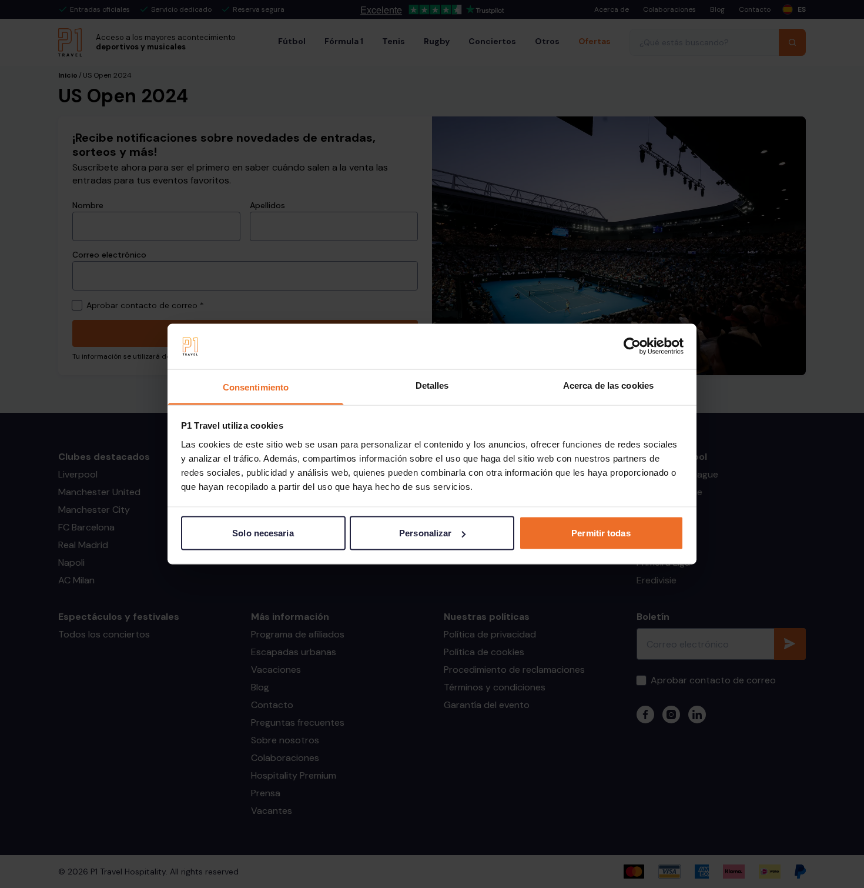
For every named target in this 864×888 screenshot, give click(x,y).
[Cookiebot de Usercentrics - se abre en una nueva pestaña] (632, 346)
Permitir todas (600, 533)
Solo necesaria (262, 533)
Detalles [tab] (432, 385)
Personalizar (425, 533)
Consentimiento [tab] (256, 387)
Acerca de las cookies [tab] (608, 385)
